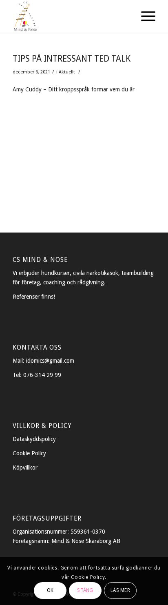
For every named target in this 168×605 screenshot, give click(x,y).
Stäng (85, 590)
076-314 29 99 (42, 375)
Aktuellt (67, 72)
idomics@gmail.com (50, 360)
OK (50, 590)
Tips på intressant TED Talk (71, 58)
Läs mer (120, 590)
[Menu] (144, 16)
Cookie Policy (29, 453)
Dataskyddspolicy (34, 439)
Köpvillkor (25, 467)
